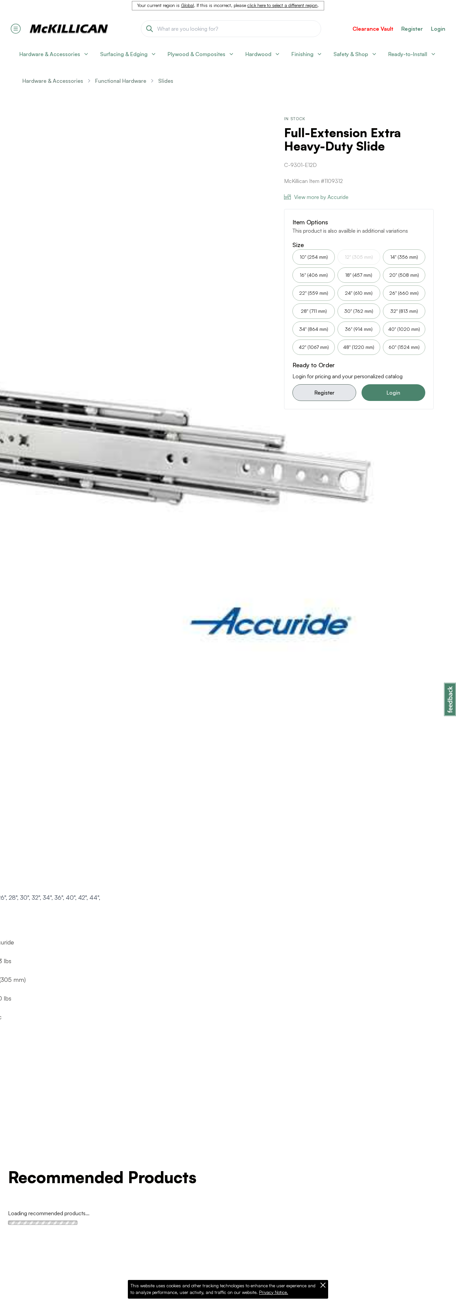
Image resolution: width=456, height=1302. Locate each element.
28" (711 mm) (314, 311)
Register (324, 392)
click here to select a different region (282, 5)
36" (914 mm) (359, 329)
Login (438, 28)
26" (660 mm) (404, 293)
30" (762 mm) (358, 311)
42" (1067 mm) (314, 347)
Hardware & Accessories (52, 80)
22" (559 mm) (313, 293)
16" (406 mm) (314, 275)
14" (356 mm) (404, 257)
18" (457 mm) (358, 275)
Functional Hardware (120, 80)
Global (187, 5)
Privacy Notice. (273, 1292)
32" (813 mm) (404, 311)
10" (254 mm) (314, 257)
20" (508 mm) (404, 275)
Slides (165, 80)
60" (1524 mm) (404, 347)
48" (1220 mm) (358, 347)
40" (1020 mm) (404, 329)
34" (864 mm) (313, 329)
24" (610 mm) (359, 293)
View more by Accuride (321, 197)
